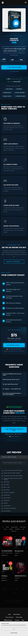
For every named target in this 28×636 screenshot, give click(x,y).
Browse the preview (14, 261)
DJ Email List (18, 602)
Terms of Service (9, 617)
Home (9, 614)
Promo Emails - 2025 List (18, 600)
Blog (23, 620)
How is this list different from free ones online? (14, 374)
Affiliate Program (8, 620)
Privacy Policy (19, 617)
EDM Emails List (11, 602)
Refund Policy (17, 614)
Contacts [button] (17, 620)
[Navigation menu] (25, 2)
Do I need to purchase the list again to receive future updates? (14, 394)
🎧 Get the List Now (14, 67)
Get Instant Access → (14, 345)
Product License (19, 351)
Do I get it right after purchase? (14, 384)
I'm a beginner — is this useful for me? (14, 389)
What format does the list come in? (14, 379)
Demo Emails (8, 600)
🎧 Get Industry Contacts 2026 (14, 429)
